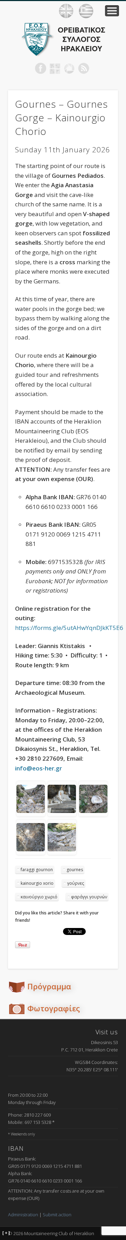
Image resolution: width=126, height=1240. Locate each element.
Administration (23, 1214)
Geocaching (55, 68)
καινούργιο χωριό (39, 897)
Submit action (57, 1214)
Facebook (40, 68)
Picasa (69, 68)
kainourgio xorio (37, 883)
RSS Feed (83, 68)
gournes (74, 870)
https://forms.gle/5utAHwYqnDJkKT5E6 (69, 628)
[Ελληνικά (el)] (86, 11)
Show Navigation (112, 10)
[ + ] (6, 1233)
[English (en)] (66, 11)
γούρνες (75, 883)
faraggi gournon (37, 870)
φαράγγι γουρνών (89, 897)
